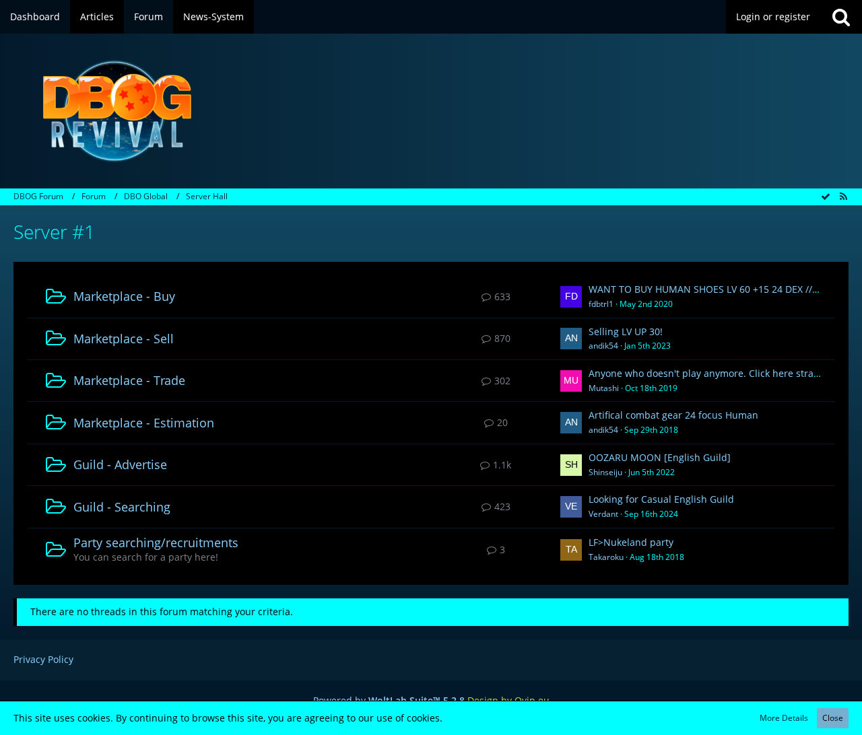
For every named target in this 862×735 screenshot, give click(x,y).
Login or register (773, 16)
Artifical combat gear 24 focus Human (673, 415)
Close (832, 718)
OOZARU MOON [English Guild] (660, 457)
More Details (784, 718)
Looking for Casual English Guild (661, 499)
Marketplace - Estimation (143, 423)
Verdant (603, 514)
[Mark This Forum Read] (825, 196)
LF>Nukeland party (631, 542)
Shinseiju (605, 472)
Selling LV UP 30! (626, 331)
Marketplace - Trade (129, 380)
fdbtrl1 (601, 304)
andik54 (603, 345)
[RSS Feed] (843, 196)
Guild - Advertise (120, 464)
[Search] (841, 17)
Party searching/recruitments (155, 542)
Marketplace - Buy (124, 296)
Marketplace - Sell (123, 338)
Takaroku (606, 557)
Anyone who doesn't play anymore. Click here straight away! (724, 373)
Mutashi (604, 388)
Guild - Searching (121, 507)
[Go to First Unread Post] (571, 297)
